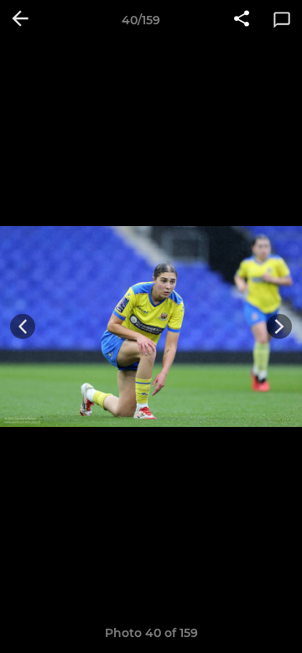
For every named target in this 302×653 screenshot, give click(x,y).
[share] (242, 20)
